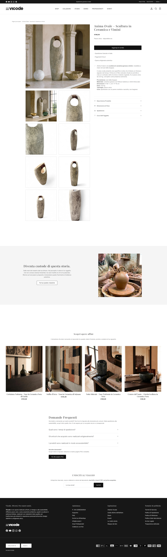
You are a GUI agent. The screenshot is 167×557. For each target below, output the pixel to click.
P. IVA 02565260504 (79, 510)
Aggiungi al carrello (118, 48)
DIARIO (86, 9)
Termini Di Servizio (151, 510)
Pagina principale (16, 21)
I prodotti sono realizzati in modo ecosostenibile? (69, 443)
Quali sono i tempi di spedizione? (62, 430)
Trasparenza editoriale (152, 524)
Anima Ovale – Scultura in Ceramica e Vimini (33, 21)
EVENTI (109, 9)
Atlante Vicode (112, 510)
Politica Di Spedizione (152, 512)
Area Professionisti (78, 524)
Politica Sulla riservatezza (153, 518)
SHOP (57, 9)
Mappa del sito (112, 524)
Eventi (109, 518)
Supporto (75, 512)
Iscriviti (98, 485)
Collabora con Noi (77, 526)
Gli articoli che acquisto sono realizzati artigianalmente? (71, 436)
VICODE (12, 550)
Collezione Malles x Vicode (86, 1)
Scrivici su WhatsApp (79, 518)
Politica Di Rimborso (151, 515)
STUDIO (77, 9)
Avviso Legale (149, 521)
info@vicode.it (76, 521)
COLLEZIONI (67, 9)
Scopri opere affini (83, 334)
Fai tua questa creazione (47, 283)
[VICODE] (14, 8)
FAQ (73, 515)
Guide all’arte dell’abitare (115, 512)
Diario (109, 515)
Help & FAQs (142, 1)
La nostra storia (112, 521)
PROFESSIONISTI (97, 9)
